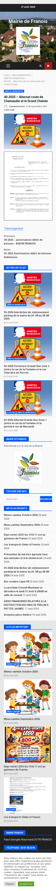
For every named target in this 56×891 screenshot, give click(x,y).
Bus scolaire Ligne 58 (16, 581)
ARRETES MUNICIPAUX (14, 91)
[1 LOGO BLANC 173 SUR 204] (28, 467)
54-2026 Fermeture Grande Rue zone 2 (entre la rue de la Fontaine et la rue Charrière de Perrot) (28, 344)
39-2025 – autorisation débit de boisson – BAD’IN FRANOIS (23, 239)
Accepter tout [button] (26, 883)
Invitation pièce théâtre (17, 614)
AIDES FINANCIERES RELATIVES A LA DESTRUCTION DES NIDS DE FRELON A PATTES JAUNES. (26, 605)
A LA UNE (11, 412)
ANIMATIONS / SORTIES (27, 759)
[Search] (41, 66)
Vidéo (48, 66)
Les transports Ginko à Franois (22, 544)
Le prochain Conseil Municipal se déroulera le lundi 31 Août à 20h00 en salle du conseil (25, 591)
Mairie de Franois (28, 21)
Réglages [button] (10, 883)
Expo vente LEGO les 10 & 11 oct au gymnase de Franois (28, 745)
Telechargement (13, 228)
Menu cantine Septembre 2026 (22, 524)
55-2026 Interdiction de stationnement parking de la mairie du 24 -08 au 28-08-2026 (28, 290)
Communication (17, 106)
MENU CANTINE (13, 664)
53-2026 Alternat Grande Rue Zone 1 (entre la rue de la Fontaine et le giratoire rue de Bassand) (28, 398)
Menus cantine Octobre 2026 (21, 515)
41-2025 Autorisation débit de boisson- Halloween (28, 253)
